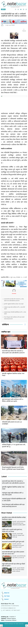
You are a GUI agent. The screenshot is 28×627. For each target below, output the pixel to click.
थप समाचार (14, 293)
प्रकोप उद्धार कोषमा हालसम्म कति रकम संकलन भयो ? (13, 553)
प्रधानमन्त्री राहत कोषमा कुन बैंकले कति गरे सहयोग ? (13, 565)
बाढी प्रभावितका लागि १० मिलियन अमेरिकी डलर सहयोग (12, 400)
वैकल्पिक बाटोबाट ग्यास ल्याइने (13, 374)
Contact (6, 599)
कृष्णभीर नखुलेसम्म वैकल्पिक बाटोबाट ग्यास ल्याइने (13, 304)
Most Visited (6, 513)
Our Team (7, 596)
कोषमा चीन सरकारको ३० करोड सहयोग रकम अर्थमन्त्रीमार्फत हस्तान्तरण (13, 352)
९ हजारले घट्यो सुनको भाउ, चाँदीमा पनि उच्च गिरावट (12, 530)
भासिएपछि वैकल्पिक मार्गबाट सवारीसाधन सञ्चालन (14, 518)
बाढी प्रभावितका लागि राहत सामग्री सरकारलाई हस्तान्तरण (13, 505)
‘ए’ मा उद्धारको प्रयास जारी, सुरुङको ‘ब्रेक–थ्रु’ (13, 446)
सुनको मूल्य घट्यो (13, 542)
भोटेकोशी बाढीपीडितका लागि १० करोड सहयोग (14, 500)
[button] (26, 625)
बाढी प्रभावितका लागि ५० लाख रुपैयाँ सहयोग (12, 494)
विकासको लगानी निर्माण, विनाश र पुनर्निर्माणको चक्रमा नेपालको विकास (13, 468)
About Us (6, 593)
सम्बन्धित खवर (5, 332)
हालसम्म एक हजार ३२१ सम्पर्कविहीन (12, 423)
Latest (4, 476)
